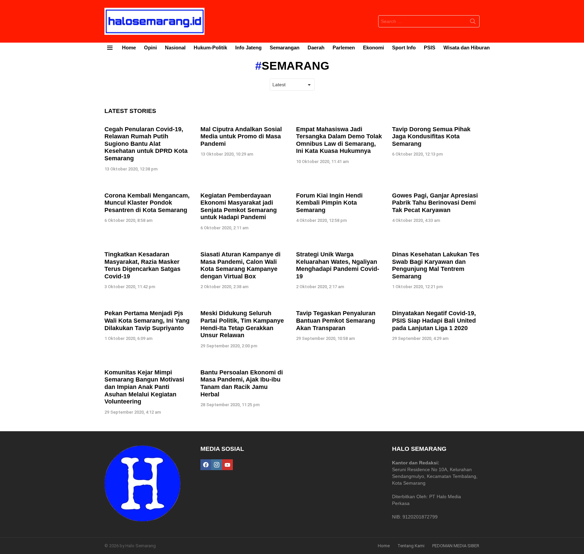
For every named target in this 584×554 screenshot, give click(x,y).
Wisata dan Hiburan (466, 47)
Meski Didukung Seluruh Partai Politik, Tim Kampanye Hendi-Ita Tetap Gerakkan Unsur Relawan (242, 324)
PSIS (429, 47)
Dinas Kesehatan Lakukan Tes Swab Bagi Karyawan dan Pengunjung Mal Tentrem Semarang (435, 265)
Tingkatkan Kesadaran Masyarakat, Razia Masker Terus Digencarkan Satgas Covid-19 (142, 265)
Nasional (175, 47)
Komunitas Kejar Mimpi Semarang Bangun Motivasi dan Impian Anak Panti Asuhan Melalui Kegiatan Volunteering (144, 387)
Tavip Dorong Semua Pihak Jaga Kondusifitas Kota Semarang (431, 136)
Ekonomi (373, 47)
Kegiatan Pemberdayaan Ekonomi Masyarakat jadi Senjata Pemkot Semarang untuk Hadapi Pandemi (238, 206)
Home (129, 47)
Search (473, 22)
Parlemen (344, 47)
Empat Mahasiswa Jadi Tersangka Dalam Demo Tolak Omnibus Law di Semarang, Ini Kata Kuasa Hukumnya (339, 140)
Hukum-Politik (210, 47)
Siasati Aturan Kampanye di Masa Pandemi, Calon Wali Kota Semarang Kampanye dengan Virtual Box (240, 265)
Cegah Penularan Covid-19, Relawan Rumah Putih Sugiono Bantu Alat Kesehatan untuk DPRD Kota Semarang (146, 144)
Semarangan (284, 47)
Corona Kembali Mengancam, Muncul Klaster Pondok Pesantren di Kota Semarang (147, 202)
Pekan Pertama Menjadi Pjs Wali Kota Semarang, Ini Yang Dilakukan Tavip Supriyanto (147, 320)
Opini (150, 47)
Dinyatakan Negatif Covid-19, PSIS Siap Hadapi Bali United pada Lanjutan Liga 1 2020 (434, 320)
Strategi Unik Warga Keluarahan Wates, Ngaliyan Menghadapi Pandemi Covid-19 (337, 265)
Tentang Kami (410, 545)
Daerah (316, 47)
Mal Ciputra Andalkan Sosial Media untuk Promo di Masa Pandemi (241, 136)
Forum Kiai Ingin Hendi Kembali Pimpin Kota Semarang (329, 202)
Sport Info (404, 47)
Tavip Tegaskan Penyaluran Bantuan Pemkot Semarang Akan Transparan (335, 320)
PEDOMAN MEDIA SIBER (455, 545)
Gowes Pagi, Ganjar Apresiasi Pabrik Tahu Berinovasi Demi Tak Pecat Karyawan (435, 202)
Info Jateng (248, 47)
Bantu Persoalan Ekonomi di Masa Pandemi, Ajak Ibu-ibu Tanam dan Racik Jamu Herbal (241, 383)
